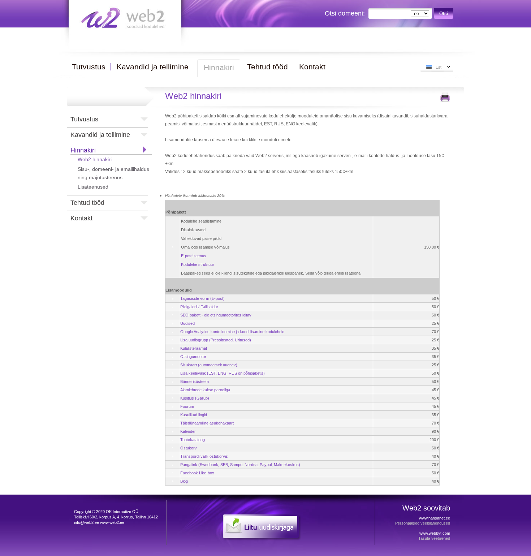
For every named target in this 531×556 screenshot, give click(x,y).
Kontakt (81, 218)
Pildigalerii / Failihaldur (199, 307)
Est (438, 67)
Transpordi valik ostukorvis (204, 456)
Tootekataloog (192, 440)
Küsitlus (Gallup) (194, 398)
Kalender (188, 431)
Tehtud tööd (87, 202)
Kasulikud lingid (193, 415)
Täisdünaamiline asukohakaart (207, 423)
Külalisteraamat (193, 348)
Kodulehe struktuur (197, 264)
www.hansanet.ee (434, 518)
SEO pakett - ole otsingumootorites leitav (215, 315)
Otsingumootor (193, 356)
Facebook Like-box (197, 473)
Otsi (443, 13)
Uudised (187, 323)
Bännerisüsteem (194, 381)
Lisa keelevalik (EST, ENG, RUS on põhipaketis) (222, 373)
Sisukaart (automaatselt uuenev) (208, 365)
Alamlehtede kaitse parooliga (205, 390)
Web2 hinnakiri (95, 159)
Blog (184, 481)
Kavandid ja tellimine (100, 134)
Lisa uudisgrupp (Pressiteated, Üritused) (215, 340)
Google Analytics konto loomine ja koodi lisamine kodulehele (232, 331)
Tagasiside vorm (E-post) (202, 298)
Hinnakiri (83, 150)
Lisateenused (93, 187)
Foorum (187, 406)
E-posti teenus (193, 256)
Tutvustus (84, 119)
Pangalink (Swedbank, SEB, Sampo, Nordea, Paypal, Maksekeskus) (240, 464)
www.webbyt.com (434, 533)
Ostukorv (188, 448)
